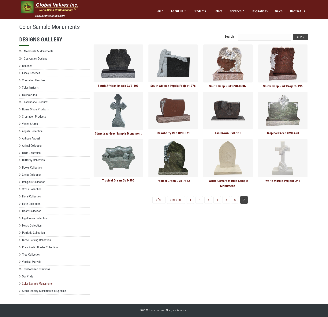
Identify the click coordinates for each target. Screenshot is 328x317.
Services (236, 11)
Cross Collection (31, 189)
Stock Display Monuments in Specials (44, 291)
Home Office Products (35, 109)
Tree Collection (31, 254)
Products (199, 11)
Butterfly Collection (33, 160)
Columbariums (30, 87)
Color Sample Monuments (37, 283)
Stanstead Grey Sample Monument (118, 133)
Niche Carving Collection (36, 240)
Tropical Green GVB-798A (173, 181)
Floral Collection (31, 196)
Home (159, 11)
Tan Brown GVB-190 (228, 133)
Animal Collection (32, 145)
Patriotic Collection (33, 233)
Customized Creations (37, 269)
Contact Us (297, 11)
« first (158, 200)
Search (229, 36)
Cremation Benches (33, 80)
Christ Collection (31, 175)
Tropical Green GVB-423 (282, 133)
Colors (218, 11)
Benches (27, 66)
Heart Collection (31, 211)
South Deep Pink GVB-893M (228, 86)
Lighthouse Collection (34, 218)
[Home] (50, 9)
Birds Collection (31, 153)
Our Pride (27, 276)
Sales (278, 11)
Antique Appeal (31, 138)
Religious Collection (33, 182)
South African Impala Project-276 (173, 86)
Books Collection (32, 167)
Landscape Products (36, 102)
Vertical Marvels (31, 262)
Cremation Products (34, 116)
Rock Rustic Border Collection (40, 247)
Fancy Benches (31, 73)
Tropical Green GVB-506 (118, 180)
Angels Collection (32, 131)
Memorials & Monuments (38, 51)
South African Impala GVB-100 (118, 86)
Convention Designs (35, 58)
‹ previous (176, 200)
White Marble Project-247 (282, 181)
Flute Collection (31, 204)
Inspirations (260, 11)
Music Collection (32, 225)
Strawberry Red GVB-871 (173, 133)
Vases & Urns (30, 124)
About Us (177, 11)
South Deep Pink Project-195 (283, 86)
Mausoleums (29, 95)
